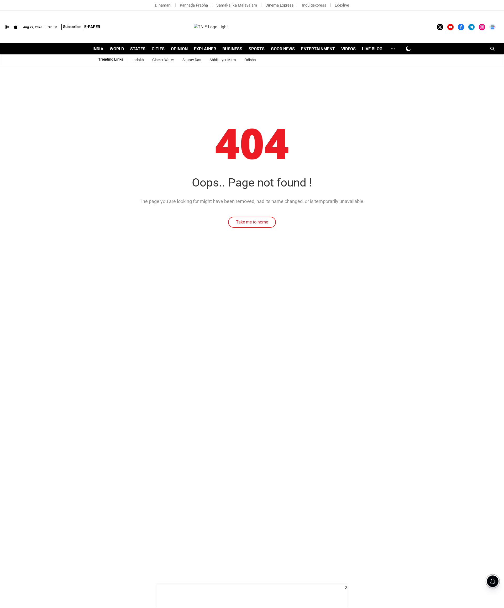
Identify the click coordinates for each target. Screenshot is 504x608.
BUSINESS (232, 48)
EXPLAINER (205, 48)
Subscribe (72, 26)
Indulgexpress (314, 5)
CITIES (158, 48)
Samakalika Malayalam (236, 5)
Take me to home (252, 222)
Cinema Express (279, 5)
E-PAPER (92, 26)
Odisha (250, 60)
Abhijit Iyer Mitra (222, 60)
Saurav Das (191, 60)
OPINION (179, 48)
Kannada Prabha (194, 5)
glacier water (163, 60)
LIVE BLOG (372, 48)
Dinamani (163, 5)
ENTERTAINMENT (318, 48)
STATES (137, 48)
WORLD (117, 48)
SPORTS (257, 48)
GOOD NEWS (283, 48)
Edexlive (342, 5)
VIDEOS (348, 48)
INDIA (97, 48)
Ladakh (138, 60)
